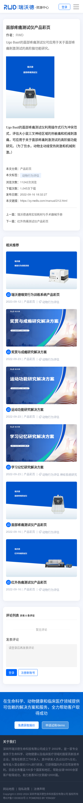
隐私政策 (24, 789)
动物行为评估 (30, 175)
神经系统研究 (68, 474)
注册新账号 (28, 673)
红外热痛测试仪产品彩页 (27, 221)
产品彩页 (25, 169)
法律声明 (39, 789)
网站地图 (8, 789)
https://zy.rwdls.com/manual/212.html (43, 201)
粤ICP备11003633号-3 (15, 798)
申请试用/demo (55, 725)
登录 (64, 7)
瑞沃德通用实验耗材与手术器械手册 (34, 214)
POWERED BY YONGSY (42, 798)
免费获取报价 (26, 725)
